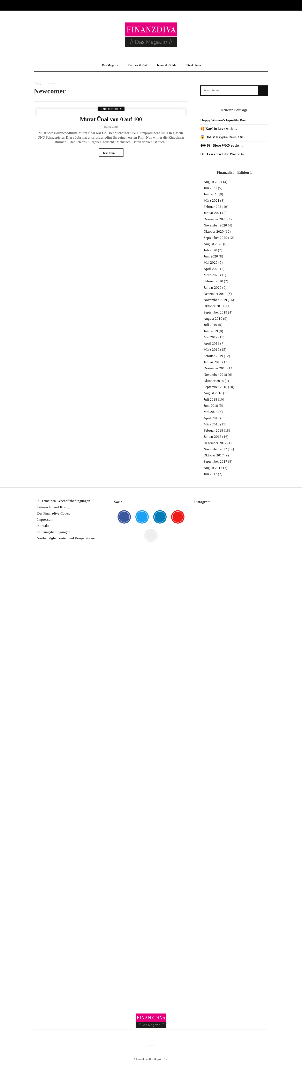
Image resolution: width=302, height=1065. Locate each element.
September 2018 (215, 387)
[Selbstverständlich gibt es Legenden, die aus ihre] (256, 895)
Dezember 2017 (215, 443)
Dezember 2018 (215, 368)
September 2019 (215, 312)
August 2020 (213, 244)
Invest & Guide (166, 65)
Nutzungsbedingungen (53, 532)
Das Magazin (110, 65)
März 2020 (211, 275)
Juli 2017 (210, 474)
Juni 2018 (211, 406)
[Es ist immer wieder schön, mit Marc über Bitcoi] (231, 562)
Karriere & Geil (138, 65)
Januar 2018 (212, 437)
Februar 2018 (213, 430)
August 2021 (213, 182)
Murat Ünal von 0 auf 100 (111, 119)
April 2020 (211, 269)
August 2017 (213, 468)
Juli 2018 (210, 399)
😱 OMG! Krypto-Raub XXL (222, 137)
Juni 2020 (211, 256)
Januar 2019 (212, 362)
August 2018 (213, 393)
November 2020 (215, 225)
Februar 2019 (213, 356)
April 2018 (211, 418)
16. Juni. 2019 (111, 126)
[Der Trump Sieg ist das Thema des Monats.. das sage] (256, 679)
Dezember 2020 (215, 219)
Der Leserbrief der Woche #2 (222, 154)
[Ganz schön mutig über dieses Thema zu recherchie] (205, 925)
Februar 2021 (213, 207)
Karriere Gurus (111, 109)
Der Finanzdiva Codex (53, 513)
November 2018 (215, 375)
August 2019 (213, 319)
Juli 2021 (210, 188)
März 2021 (211, 200)
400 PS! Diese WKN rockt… (221, 145)
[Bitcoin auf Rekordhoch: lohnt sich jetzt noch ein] (205, 756)
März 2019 (211, 350)
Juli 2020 (210, 250)
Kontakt (43, 526)
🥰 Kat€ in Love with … (218, 129)
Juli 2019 (210, 325)
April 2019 (211, 343)
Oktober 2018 (214, 381)
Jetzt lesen (109, 152)
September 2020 (215, 238)
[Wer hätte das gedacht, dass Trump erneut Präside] (231, 706)
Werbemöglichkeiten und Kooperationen (67, 538)
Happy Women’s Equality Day (223, 120)
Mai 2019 (211, 337)
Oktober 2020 (214, 231)
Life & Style (193, 65)
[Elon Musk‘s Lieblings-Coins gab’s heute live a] (205, 545)
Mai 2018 (211, 412)
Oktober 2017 (214, 455)
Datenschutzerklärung (53, 507)
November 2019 (215, 300)
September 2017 (215, 461)
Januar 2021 (212, 213)
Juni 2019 (211, 331)
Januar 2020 (212, 288)
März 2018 (211, 424)
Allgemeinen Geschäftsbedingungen (63, 501)
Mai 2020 (211, 262)
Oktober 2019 (214, 306)
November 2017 (215, 449)
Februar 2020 (213, 281)
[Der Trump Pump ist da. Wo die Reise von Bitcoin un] (231, 906)
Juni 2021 (211, 194)
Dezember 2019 (215, 294)
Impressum (45, 520)
